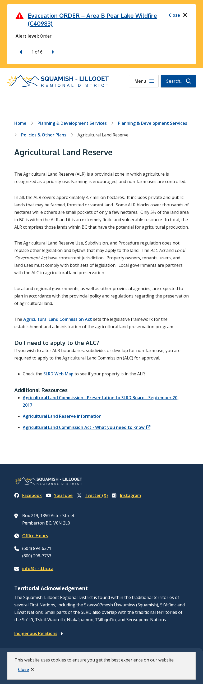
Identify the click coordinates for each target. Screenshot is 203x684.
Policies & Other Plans (43, 135)
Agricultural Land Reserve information (62, 416)
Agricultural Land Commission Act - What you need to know (84, 427)
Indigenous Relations (35, 633)
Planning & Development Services (72, 123)
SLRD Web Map (58, 374)
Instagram (130, 495)
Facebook (32, 495)
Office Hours (35, 536)
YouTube (63, 495)
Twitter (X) (96, 495)
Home (20, 123)
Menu (140, 81)
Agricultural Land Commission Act (57, 319)
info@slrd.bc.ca (37, 568)
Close (23, 669)
